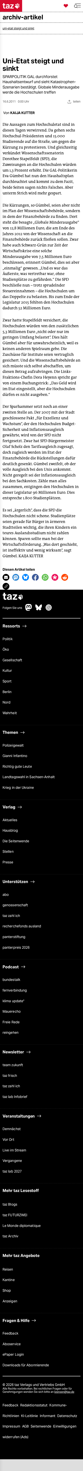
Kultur (7, 671)
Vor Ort (8, 1140)
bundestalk (11, 980)
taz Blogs (10, 1204)
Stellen (8, 852)
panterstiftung (14, 937)
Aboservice (12, 1344)
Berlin (7, 692)
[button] (77, 6)
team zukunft (13, 1065)
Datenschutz (67, 1416)
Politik (8, 639)
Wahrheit (10, 713)
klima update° (13, 1001)
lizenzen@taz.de (64, 1392)
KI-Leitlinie (30, 1416)
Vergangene (12, 1161)
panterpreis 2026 (16, 947)
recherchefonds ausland (22, 926)
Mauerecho (12, 1011)
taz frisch (10, 1076)
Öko (6, 649)
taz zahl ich (11, 916)
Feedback (10, 1333)
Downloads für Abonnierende (26, 1365)
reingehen (11, 1033)
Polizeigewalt (13, 745)
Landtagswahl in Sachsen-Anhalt (29, 777)
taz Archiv (10, 1236)
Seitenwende (41, 1426)
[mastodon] (28, 609)
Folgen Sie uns (12, 608)
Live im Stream (14, 1150)
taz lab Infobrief (15, 1097)
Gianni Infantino (15, 756)
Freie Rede (11, 1022)
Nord (6, 702)
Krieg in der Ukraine (18, 788)
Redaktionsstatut (34, 1405)
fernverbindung (15, 990)
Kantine (9, 1280)
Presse (8, 862)
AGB (26, 1426)
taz (13, 597)
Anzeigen (10, 1301)
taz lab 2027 (12, 1171)
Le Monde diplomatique (22, 1226)
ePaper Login (13, 1354)
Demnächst (12, 1129)
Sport (7, 681)
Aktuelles (10, 820)
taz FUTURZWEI (15, 1215)
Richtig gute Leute (17, 766)
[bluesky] (38, 609)
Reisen (8, 1269)
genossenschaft (15, 905)
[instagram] (48, 609)
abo (6, 895)
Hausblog (10, 830)
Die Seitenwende (16, 841)
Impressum (12, 1426)
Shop (7, 1291)
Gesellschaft (12, 660)
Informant (48, 1416)
